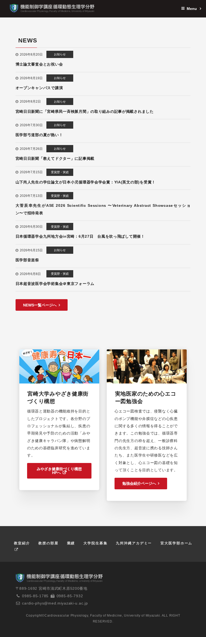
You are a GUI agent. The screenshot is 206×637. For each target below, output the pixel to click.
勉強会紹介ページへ (139, 483)
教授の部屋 (48, 543)
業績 (71, 543)
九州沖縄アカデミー (134, 543)
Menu (192, 8)
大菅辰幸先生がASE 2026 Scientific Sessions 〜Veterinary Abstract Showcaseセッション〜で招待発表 (103, 209)
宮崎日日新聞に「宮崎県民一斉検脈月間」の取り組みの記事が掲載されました (85, 111)
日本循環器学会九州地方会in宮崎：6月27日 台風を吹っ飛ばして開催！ (80, 236)
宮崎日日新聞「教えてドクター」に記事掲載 (55, 158)
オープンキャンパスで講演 (39, 88)
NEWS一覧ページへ (40, 305)
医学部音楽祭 (27, 260)
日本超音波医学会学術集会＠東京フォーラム (55, 283)
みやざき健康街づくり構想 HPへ (59, 471)
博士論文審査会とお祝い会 (39, 64)
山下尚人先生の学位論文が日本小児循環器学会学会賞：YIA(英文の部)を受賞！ (86, 182)
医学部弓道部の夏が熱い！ (39, 135)
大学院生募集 (95, 543)
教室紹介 (22, 543)
